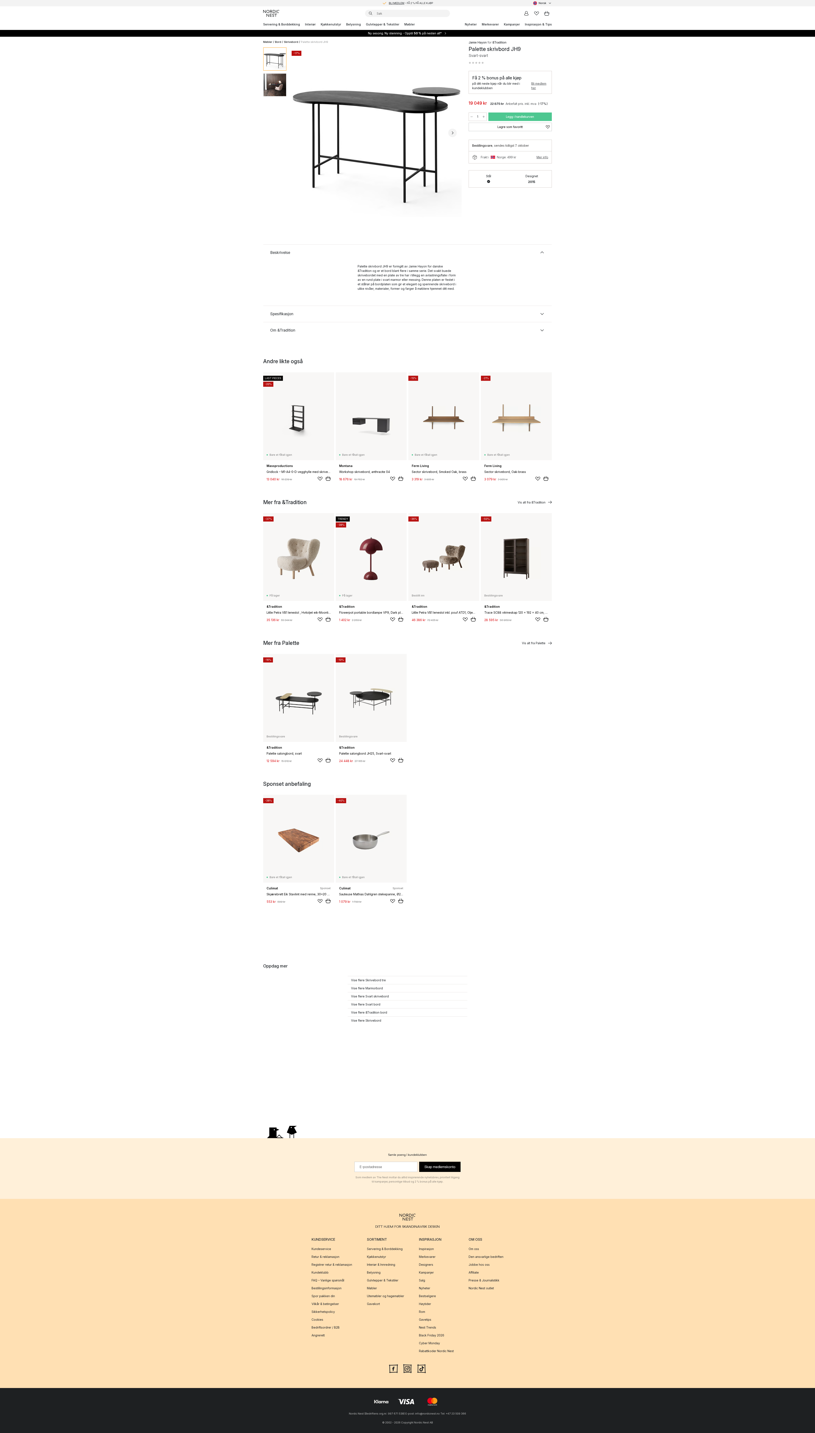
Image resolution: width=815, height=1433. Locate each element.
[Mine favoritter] (536, 13)
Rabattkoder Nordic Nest (436, 1351)
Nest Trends (427, 1327)
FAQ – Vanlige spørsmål (328, 1280)
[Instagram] (407, 1368)
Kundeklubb (320, 1272)
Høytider (425, 1304)
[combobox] (542, 3)
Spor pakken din (323, 1296)
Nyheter (471, 24)
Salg (422, 1280)
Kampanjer (512, 24)
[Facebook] (393, 1368)
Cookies (317, 1319)
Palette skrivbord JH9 (314, 42)
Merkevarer (490, 24)
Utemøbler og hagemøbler (385, 1296)
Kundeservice (321, 1249)
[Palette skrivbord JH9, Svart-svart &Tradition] (377, 132)
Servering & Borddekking (281, 24)
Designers (426, 1264)
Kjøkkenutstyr (331, 24)
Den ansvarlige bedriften (486, 1257)
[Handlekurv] (547, 13)
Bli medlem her (538, 86)
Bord (278, 42)
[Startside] (271, 13)
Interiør (310, 24)
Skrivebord (291, 42)
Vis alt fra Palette (533, 643)
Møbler (409, 24)
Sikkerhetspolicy (323, 1311)
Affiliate (474, 1272)
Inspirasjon (426, 1249)
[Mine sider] (526, 13)
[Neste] (452, 133)
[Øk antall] (484, 117)
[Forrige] (301, 133)
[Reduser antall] (472, 117)
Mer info (542, 157)
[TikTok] (422, 1368)
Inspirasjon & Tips (538, 24)
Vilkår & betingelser (325, 1304)
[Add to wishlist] (320, 478)
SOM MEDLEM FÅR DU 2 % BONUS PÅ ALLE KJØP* (411, 5)
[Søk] (370, 13)
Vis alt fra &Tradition (531, 502)
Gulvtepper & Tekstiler (382, 24)
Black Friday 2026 (431, 1335)
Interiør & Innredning (381, 1264)
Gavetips (425, 1319)
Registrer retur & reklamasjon (332, 1264)
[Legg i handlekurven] (328, 478)
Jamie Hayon (478, 42)
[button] (476, 63)
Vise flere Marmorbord (367, 988)
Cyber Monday (429, 1343)
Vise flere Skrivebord (366, 1020)
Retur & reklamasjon (325, 1257)
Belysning (353, 24)
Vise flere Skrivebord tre (368, 980)
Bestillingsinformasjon (326, 1288)
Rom (422, 1311)
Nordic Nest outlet (481, 1288)
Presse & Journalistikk (484, 1280)
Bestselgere (427, 1296)
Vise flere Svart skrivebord (370, 996)
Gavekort (373, 1304)
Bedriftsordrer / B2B (326, 1327)
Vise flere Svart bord (365, 1004)
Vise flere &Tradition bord (369, 1012)
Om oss (474, 1249)
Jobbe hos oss (479, 1264)
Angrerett (318, 1335)
